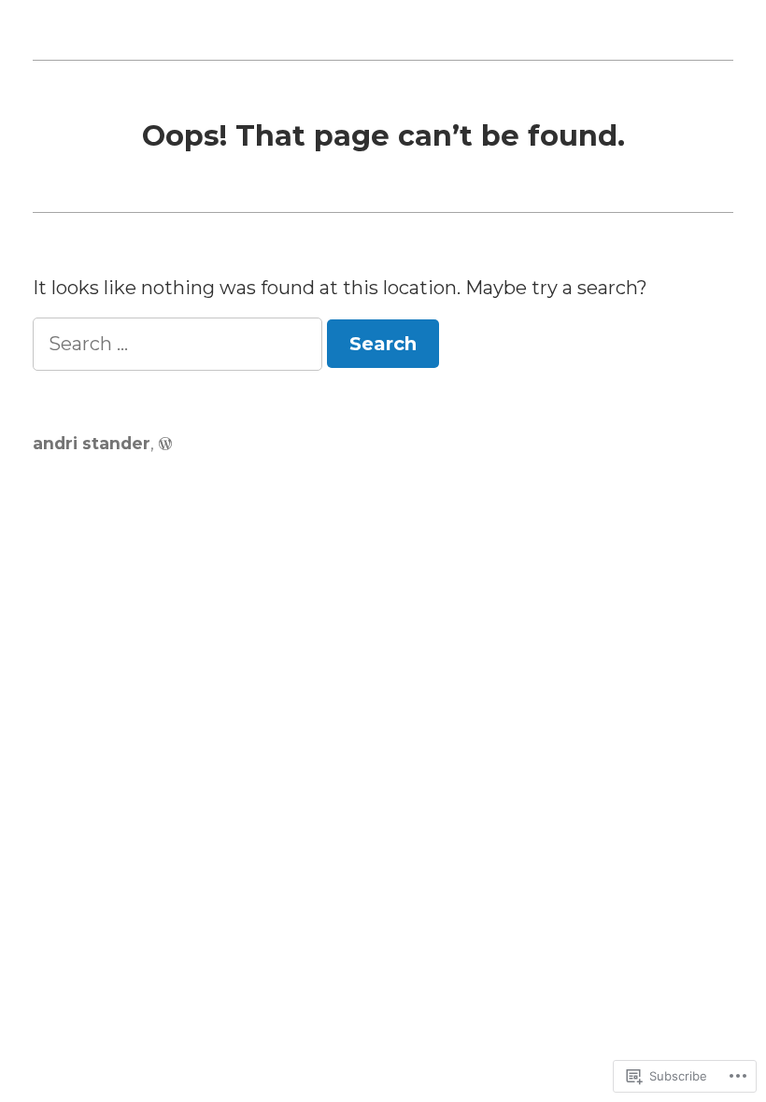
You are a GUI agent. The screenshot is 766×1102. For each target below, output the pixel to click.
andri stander (91, 443)
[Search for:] (180, 343)
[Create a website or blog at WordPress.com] (165, 443)
